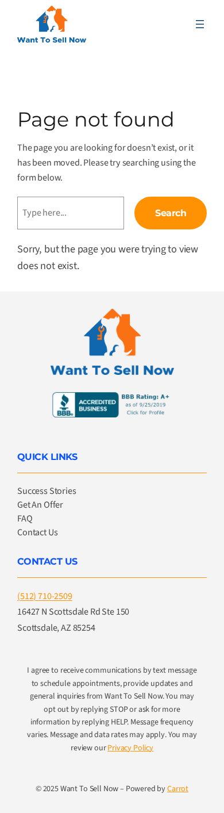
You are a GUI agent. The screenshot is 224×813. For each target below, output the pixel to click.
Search (170, 212)
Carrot (177, 789)
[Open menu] (200, 24)
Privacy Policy (130, 748)
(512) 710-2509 (44, 596)
